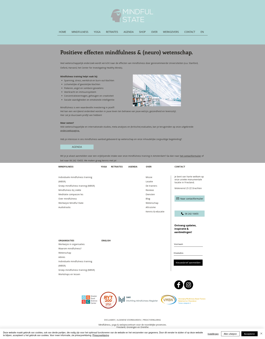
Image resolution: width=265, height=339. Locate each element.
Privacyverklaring (100, 335)
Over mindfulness (67, 198)
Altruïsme (151, 207)
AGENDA (132, 166)
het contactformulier (190, 155)
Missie (149, 177)
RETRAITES (117, 166)
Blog (148, 198)
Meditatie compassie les (70, 194)
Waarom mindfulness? (69, 248)
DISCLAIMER (109, 320)
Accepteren (249, 333)
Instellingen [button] (213, 333)
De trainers (151, 185)
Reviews (150, 190)
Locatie (149, 181)
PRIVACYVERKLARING (152, 320)
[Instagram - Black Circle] (188, 284)
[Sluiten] (261, 334)
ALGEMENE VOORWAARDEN (129, 320)
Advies (61, 257)
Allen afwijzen (230, 333)
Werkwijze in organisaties (71, 244)
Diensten (150, 194)
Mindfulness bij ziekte (69, 190)
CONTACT (180, 166)
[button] (81, 33)
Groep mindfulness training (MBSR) (77, 185)
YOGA (104, 166)
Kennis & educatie (155, 211)
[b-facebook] (178, 284)
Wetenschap (152, 202)
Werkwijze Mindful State (70, 202)
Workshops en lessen (69, 274)
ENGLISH (106, 240)
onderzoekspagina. (70, 130)
